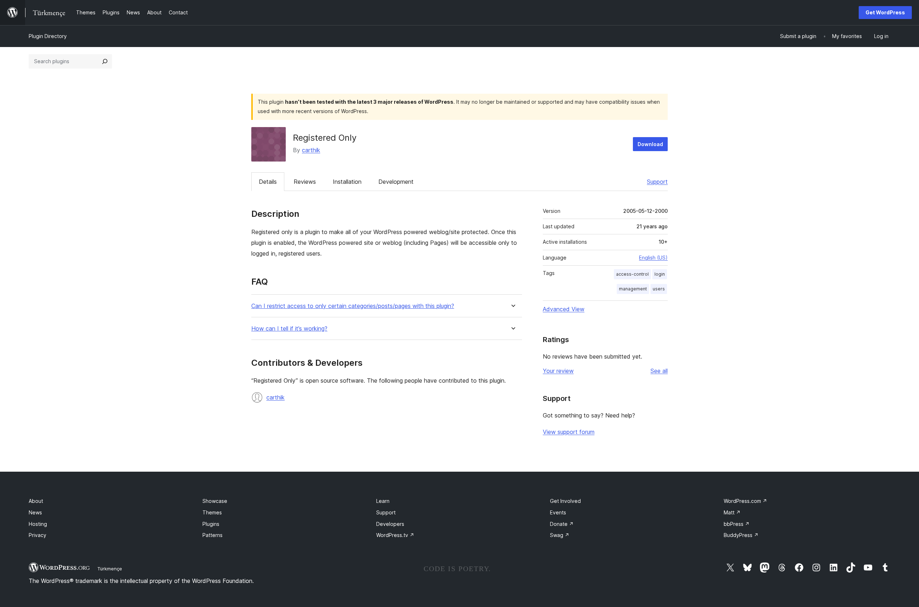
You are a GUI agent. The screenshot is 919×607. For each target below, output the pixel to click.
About (36, 501)
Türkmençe (109, 568)
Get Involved (565, 501)
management (633, 288)
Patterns (212, 535)
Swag (559, 535)
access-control (632, 274)
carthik (311, 150)
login (659, 274)
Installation (347, 181)
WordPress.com (745, 501)
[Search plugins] (105, 61)
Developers (390, 524)
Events (558, 512)
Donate (562, 524)
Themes (212, 512)
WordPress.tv (395, 535)
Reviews (305, 181)
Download (650, 144)
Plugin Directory (48, 36)
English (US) (653, 258)
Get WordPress (885, 12)
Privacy (37, 535)
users (659, 288)
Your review (558, 370)
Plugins (210, 524)
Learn (382, 501)
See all (659, 370)
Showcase (214, 501)
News (35, 512)
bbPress (737, 524)
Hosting (38, 524)
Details (268, 181)
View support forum (568, 431)
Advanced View (563, 309)
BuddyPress (741, 535)
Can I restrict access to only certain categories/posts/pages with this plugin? (352, 306)
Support (657, 181)
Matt (732, 512)
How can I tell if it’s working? (289, 328)
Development (396, 181)
